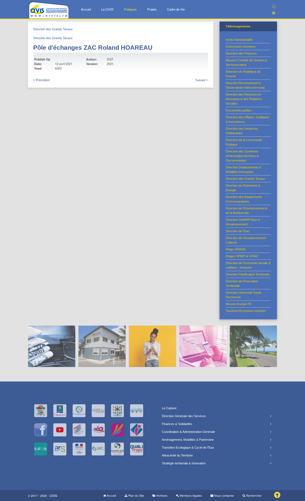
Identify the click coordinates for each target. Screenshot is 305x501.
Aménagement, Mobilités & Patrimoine (188, 439)
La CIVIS (107, 9)
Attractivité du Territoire (177, 455)
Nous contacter (223, 495)
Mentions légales (190, 495)
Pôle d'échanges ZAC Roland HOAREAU (92, 47)
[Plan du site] (272, 13)
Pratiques (130, 9)
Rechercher (253, 495)
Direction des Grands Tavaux (53, 29)
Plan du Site (135, 495)
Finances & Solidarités (177, 424)
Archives (161, 495)
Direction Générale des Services (184, 416)
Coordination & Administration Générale (188, 431)
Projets (152, 9)
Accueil (86, 9)
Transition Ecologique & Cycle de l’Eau (188, 447)
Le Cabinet (169, 408)
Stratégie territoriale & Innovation (184, 463)
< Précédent (41, 80)
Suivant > (201, 80)
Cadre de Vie (176, 9)
